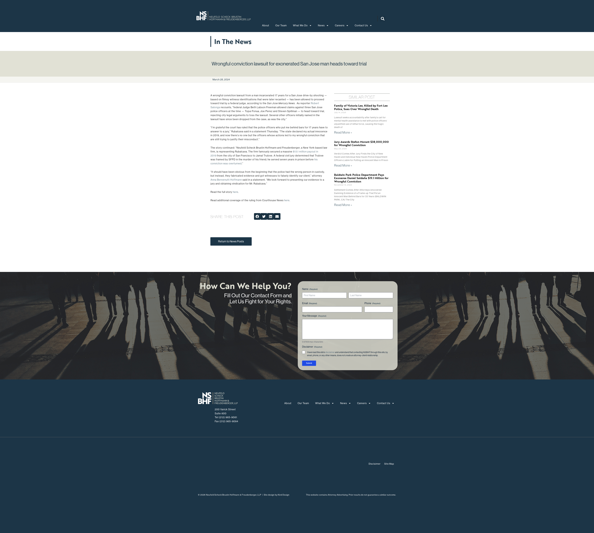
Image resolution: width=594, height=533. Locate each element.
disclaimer (330, 352)
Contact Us (361, 25)
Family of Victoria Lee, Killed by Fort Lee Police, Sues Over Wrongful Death (361, 107)
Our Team (281, 25)
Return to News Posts (231, 241)
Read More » (343, 132)
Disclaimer (375, 463)
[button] (382, 19)
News (321, 25)
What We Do (300, 25)
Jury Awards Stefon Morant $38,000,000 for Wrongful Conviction (361, 143)
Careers (339, 25)
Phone (372, 303)
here (235, 192)
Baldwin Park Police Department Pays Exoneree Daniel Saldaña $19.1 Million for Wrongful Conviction (361, 178)
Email (309, 303)
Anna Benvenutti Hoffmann (226, 179)
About (265, 25)
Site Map (389, 463)
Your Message (314, 315)
